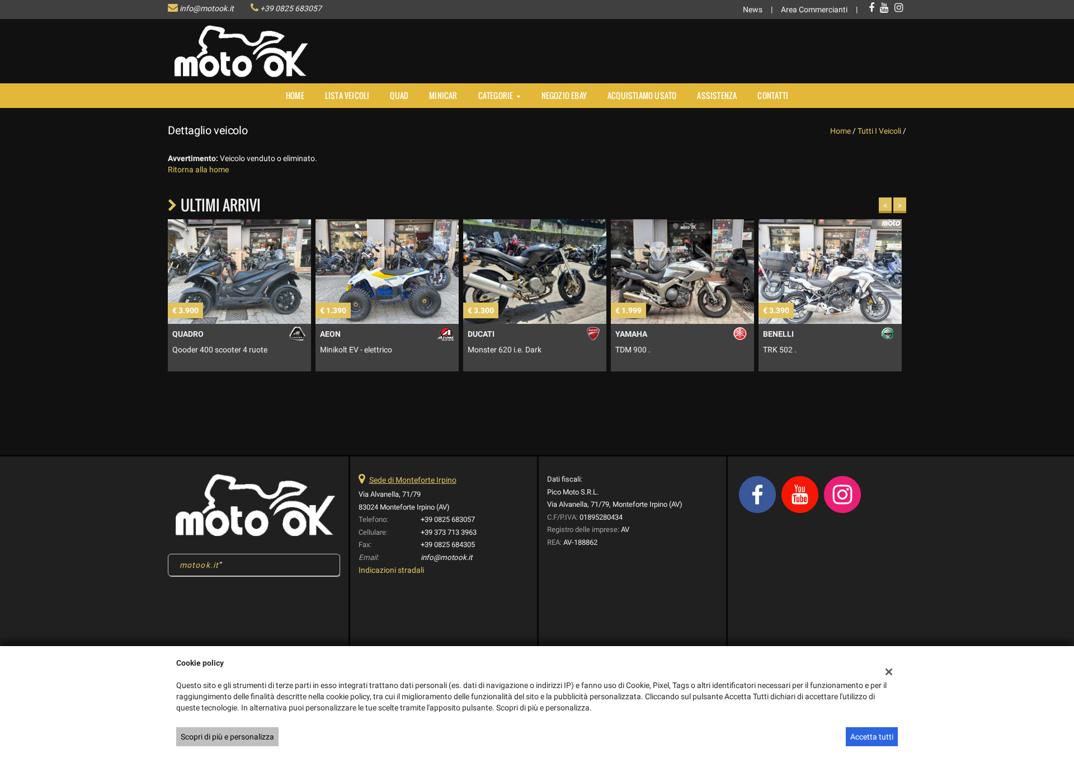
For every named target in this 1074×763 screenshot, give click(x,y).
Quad (399, 95)
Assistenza (717, 95)
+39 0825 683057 (291, 8)
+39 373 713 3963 (449, 532)
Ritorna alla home (198, 169)
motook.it (199, 565)
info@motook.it (207, 8)
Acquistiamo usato (641, 95)
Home (295, 95)
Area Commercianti (814, 9)
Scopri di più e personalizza (227, 736)
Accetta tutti (871, 736)
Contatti (772, 95)
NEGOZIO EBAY (564, 95)
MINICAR (443, 95)
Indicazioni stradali (391, 570)
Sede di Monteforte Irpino (412, 479)
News (752, 9)
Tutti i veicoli (879, 130)
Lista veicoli (347, 95)
